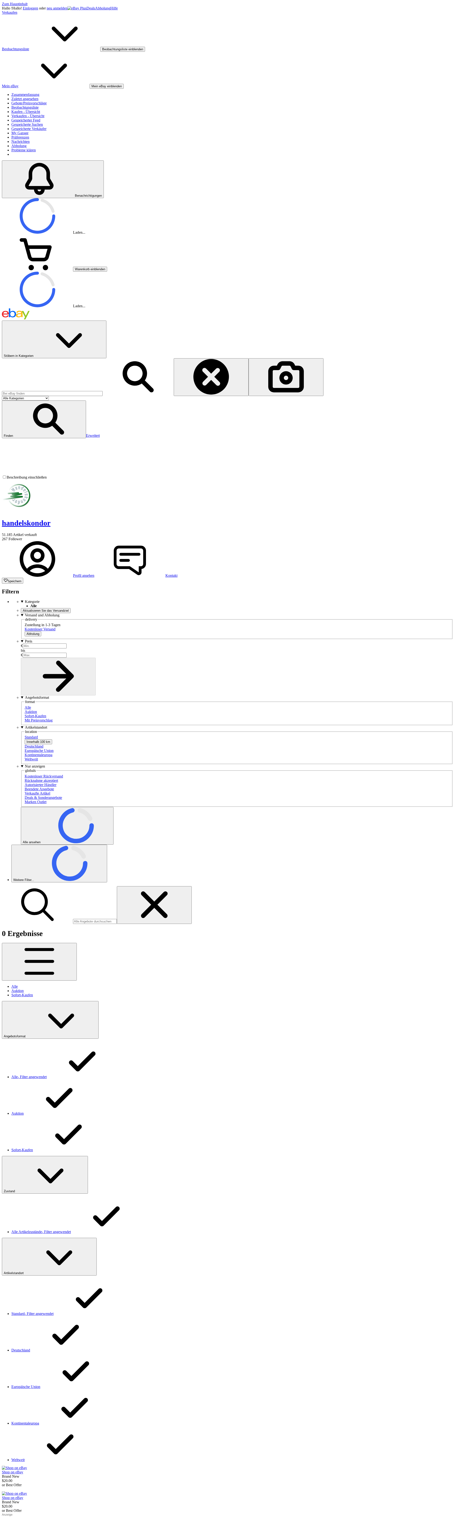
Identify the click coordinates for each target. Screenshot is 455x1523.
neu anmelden (57, 8)
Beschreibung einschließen (27, 477)
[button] (44, 419)
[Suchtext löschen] (154, 905)
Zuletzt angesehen (24, 99)
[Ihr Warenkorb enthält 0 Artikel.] (37, 269)
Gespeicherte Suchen (27, 124)
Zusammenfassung (25, 95)
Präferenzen (20, 137)
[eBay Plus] (77, 8)
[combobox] (52, 393)
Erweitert (93, 435)
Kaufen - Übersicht (25, 112)
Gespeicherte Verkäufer (28, 129)
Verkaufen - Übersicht (27, 116)
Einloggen (30, 8)
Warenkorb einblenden (90, 269)
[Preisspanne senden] (58, 676)
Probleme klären (23, 150)
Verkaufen (9, 12)
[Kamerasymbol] (286, 377)
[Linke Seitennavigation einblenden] (39, 962)
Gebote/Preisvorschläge (29, 103)
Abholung (102, 8)
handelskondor (26, 523)
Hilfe (114, 8)
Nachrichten (20, 142)
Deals (90, 8)
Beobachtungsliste (25, 107)
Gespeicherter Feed (25, 120)
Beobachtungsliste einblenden (122, 49)
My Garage (19, 133)
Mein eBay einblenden (106, 86)
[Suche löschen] (211, 377)
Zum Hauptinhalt (14, 4)
